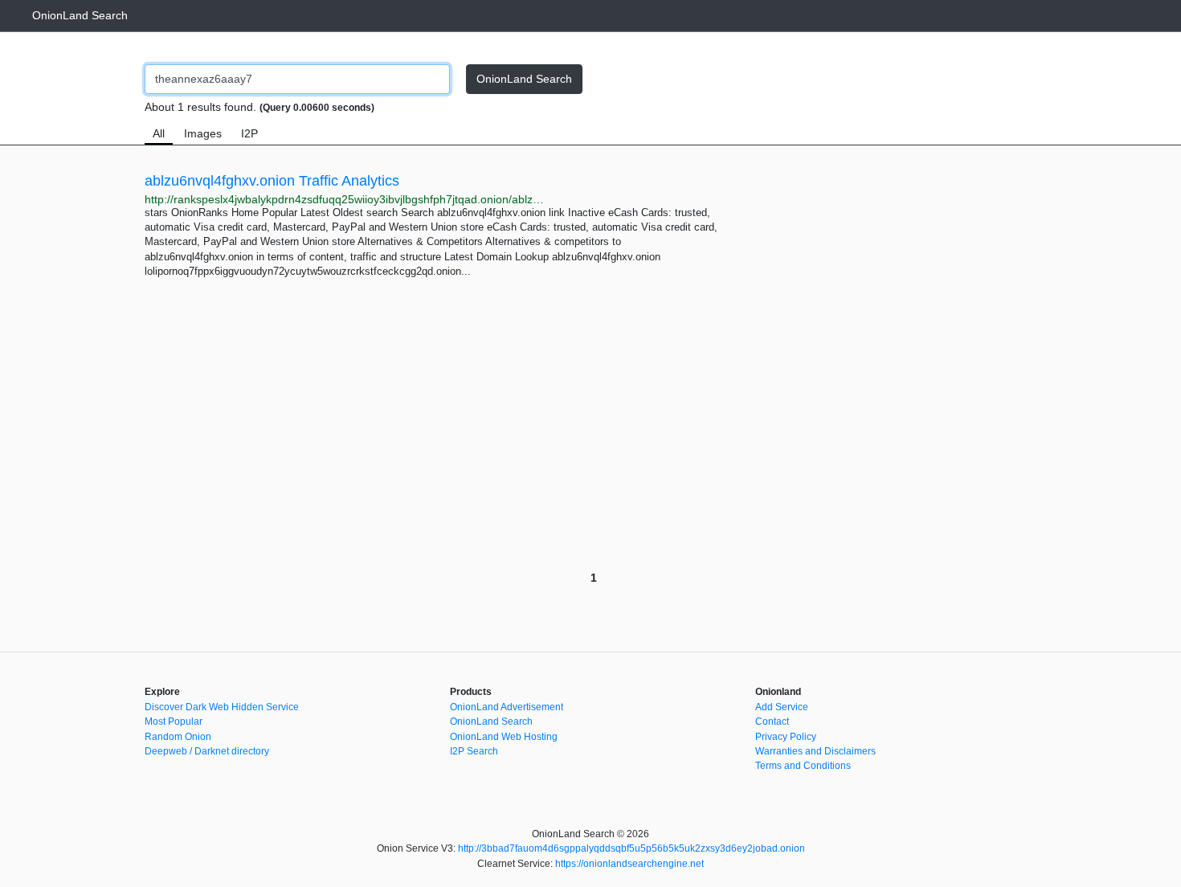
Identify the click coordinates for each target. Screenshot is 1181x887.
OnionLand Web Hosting (504, 737)
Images (203, 133)
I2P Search (474, 751)
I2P (249, 133)
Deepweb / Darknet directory (207, 751)
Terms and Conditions (803, 766)
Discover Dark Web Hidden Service (222, 707)
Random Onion (178, 737)
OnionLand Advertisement (506, 707)
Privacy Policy (785, 737)
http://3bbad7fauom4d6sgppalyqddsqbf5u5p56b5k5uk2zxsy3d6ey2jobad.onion (631, 848)
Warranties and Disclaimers (815, 751)
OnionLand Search (80, 15)
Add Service (781, 707)
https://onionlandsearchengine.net (629, 864)
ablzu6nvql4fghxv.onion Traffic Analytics (272, 181)
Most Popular (173, 721)
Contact (772, 721)
